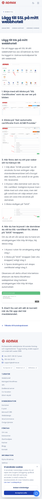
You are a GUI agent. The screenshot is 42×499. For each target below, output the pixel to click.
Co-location (6, 392)
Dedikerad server (8, 388)
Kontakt (5, 449)
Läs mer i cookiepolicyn (12, 482)
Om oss (5, 432)
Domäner (5, 405)
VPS (3, 385)
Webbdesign (6, 415)
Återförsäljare (7, 439)
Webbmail (19, 368)
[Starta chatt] (36, 493)
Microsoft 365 (7, 412)
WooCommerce (8, 419)
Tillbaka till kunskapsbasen (16, 325)
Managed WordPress (9, 381)
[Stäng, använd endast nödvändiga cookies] (37, 466)
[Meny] (38, 3)
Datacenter (6, 436)
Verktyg (4, 463)
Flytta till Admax (8, 459)
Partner (4, 443)
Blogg (4, 446)
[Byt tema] (33, 3)
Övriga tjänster (7, 422)
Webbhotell (6, 378)
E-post (4, 409)
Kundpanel (6, 368)
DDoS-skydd (6, 395)
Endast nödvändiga (21, 488)
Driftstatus (31, 368)
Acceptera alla (21, 493)
